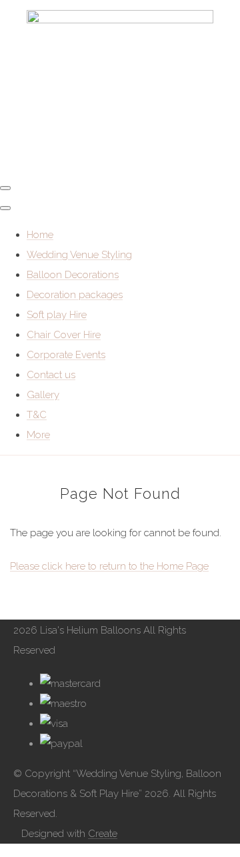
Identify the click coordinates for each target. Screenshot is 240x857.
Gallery (43, 395)
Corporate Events (66, 355)
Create (102, 834)
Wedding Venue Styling (79, 255)
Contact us (51, 375)
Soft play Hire (57, 315)
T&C (37, 415)
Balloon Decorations (73, 275)
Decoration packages (75, 295)
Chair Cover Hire (64, 335)
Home (40, 235)
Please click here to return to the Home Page (109, 566)
